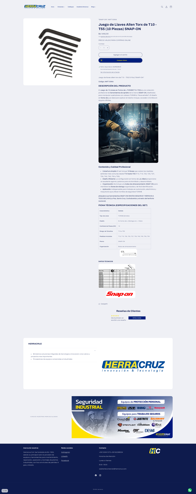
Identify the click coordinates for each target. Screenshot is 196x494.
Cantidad (101, 44)
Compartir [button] (104, 304)
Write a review (137, 318)
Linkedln (64, 456)
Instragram (65, 452)
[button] (162, 7)
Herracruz (100, 489)
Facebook (65, 460)
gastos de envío (106, 36)
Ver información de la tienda (110, 72)
